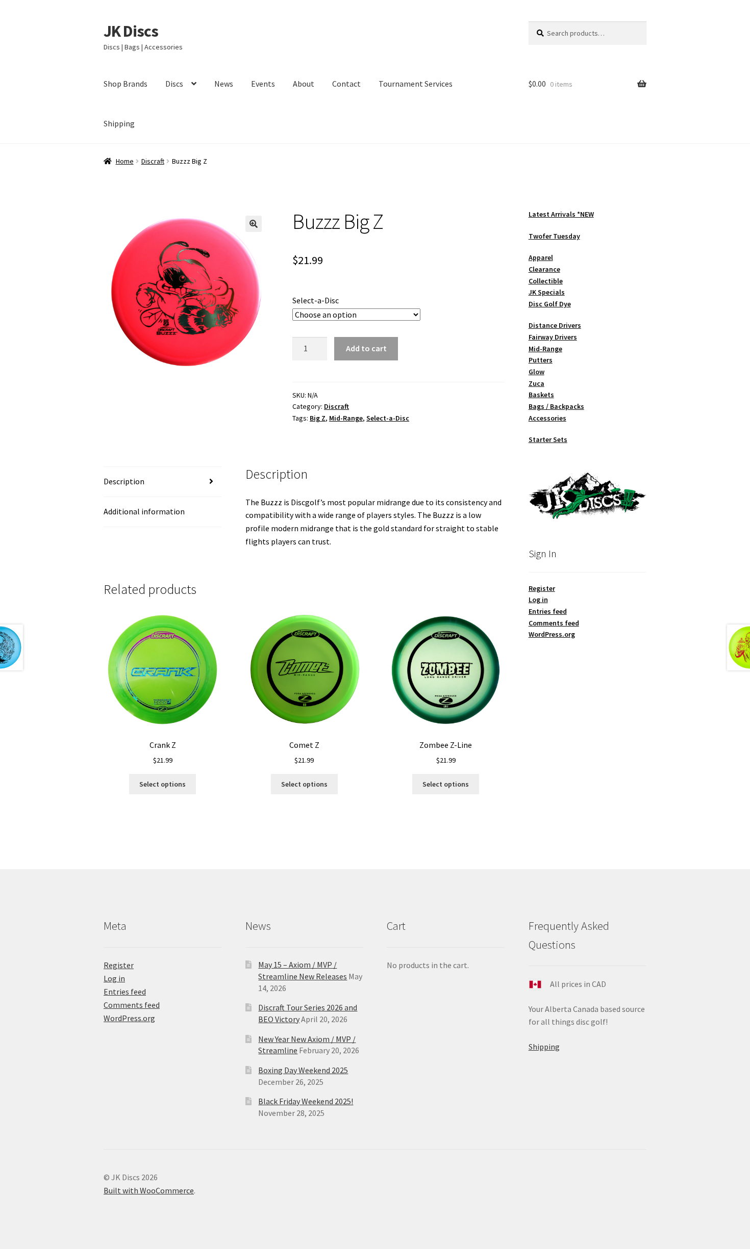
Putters (541, 360)
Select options (162, 784)
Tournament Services (416, 84)
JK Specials (547, 292)
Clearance (544, 269)
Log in (538, 599)
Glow (536, 371)
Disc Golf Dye (550, 303)
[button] (253, 224)
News (223, 84)
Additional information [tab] (144, 511)
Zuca (536, 383)
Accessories (547, 418)
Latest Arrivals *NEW (561, 214)
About (303, 84)
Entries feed (548, 611)
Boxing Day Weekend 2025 (303, 1070)
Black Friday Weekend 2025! (305, 1101)
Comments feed (554, 623)
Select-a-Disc (315, 300)
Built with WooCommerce (149, 1190)
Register (542, 588)
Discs (174, 84)
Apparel (541, 257)
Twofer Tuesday (554, 236)
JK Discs (131, 31)
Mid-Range (346, 418)
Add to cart (366, 348)
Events (263, 84)
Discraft (152, 161)
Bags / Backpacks (556, 406)
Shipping (119, 123)
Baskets (541, 394)
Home (125, 161)
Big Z (318, 418)
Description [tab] (124, 481)
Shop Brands (125, 84)
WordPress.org (552, 634)
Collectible (546, 280)
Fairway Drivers (553, 337)
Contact (346, 84)
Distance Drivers (555, 325)
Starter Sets (548, 439)
